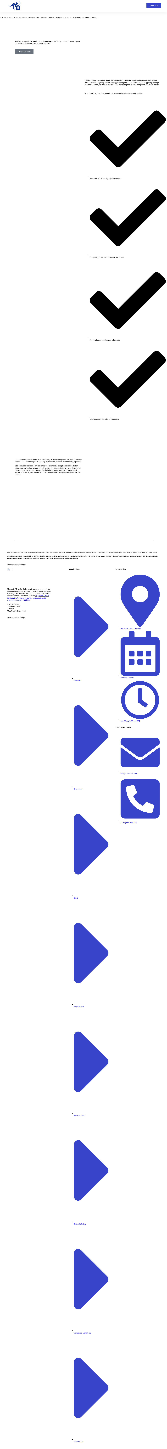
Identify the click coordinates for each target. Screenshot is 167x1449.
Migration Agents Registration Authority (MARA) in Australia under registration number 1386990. (28, 598)
